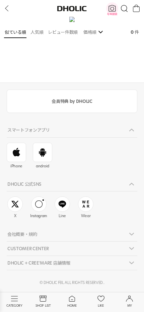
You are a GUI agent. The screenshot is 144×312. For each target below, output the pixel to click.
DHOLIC (72, 8)
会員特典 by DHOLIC (72, 101)
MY (129, 305)
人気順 (36, 32)
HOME (72, 305)
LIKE (101, 305)
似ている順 (15, 32)
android (42, 166)
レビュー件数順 (63, 32)
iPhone (16, 166)
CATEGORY (14, 305)
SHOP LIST (43, 305)
